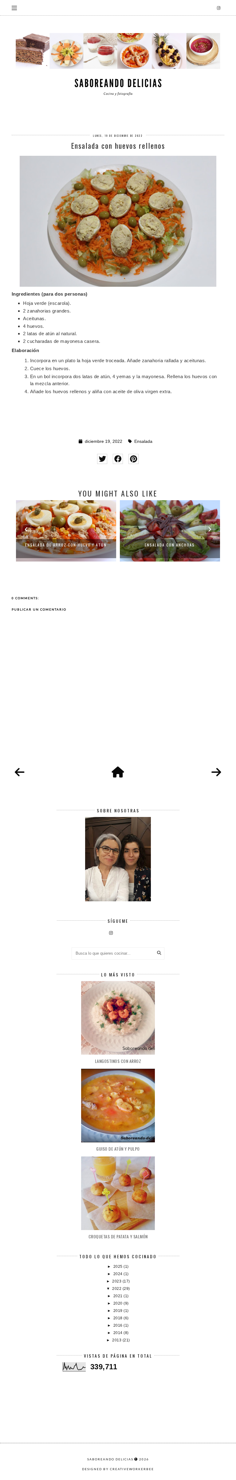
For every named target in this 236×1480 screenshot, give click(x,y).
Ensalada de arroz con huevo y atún (66, 544)
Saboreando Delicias (110, 1459)
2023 (117, 1281)
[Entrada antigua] (216, 772)
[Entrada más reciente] (20, 772)
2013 (117, 1340)
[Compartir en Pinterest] (133, 459)
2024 (118, 1274)
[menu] (14, 7)
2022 (117, 1288)
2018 (118, 1318)
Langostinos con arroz (118, 1061)
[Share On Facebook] (118, 459)
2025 (118, 1266)
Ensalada (143, 441)
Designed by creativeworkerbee (118, 1469)
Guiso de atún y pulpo (118, 1148)
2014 (118, 1333)
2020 (118, 1303)
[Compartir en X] (102, 459)
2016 (118, 1325)
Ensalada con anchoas (170, 544)
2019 (118, 1311)
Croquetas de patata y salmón (118, 1236)
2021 (118, 1296)
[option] (66, 531)
